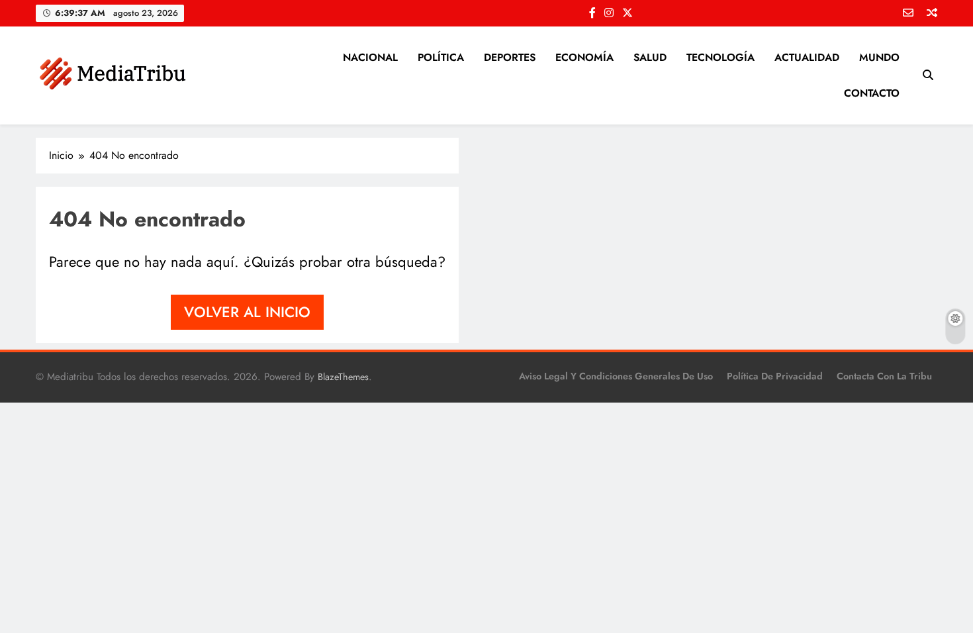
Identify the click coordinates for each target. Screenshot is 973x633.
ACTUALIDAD (806, 57)
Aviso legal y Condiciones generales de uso (616, 376)
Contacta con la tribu (884, 376)
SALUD (650, 57)
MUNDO (879, 57)
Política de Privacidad (775, 376)
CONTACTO (872, 93)
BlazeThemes (343, 376)
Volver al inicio (247, 311)
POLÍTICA (441, 57)
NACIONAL (370, 57)
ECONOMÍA (584, 57)
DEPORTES (509, 57)
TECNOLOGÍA (720, 57)
